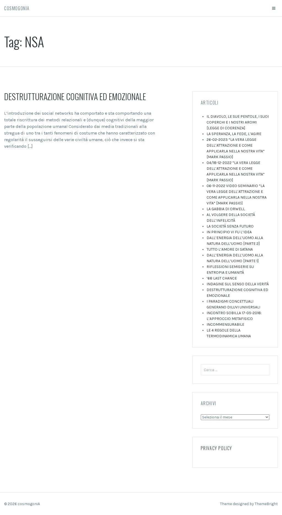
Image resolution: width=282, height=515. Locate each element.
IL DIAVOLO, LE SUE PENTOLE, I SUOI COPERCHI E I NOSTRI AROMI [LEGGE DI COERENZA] (238, 122)
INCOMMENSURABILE (225, 324)
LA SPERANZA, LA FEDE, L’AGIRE (234, 134)
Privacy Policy (216, 448)
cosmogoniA (17, 8)
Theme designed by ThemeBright (249, 504)
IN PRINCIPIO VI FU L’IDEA (229, 232)
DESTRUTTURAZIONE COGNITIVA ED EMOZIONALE (75, 96)
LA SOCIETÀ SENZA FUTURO (230, 226)
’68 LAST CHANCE (222, 278)
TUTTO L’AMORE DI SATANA (230, 249)
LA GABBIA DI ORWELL (226, 209)
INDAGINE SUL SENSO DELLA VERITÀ (238, 284)
